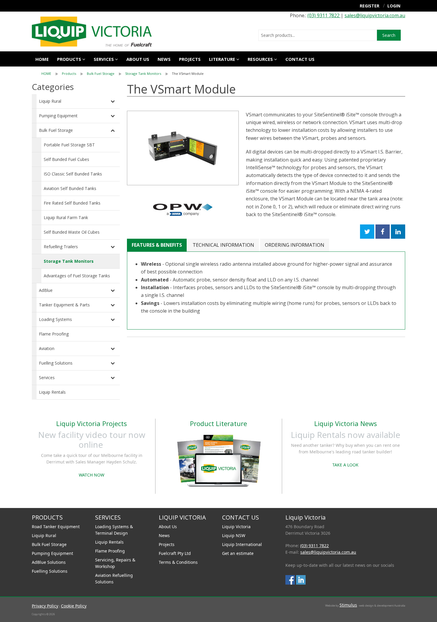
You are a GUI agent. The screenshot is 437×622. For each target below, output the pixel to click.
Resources (260, 59)
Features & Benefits (157, 245)
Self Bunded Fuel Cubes (66, 159)
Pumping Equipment (58, 115)
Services (47, 377)
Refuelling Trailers (61, 246)
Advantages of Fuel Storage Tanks (77, 275)
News (164, 59)
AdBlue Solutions (49, 562)
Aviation (46, 348)
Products (69, 59)
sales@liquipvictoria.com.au (375, 15)
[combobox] (318, 35)
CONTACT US (300, 59)
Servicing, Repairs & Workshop (115, 563)
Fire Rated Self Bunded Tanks (72, 203)
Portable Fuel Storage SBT (69, 145)
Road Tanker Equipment (56, 526)
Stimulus (348, 605)
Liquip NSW (233, 535)
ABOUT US (137, 59)
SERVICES (104, 59)
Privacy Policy (45, 606)
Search (388, 35)
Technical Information (223, 245)
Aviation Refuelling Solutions (114, 578)
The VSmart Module (188, 73)
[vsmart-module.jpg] (183, 148)
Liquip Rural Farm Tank (66, 217)
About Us (168, 526)
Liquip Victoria (236, 526)
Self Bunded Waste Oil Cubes (72, 232)
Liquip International (242, 544)
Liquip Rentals (52, 392)
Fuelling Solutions (56, 363)
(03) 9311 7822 (324, 15)
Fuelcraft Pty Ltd (175, 553)
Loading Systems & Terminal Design (114, 530)
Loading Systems (55, 319)
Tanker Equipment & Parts (64, 305)
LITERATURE (222, 59)
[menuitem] (51, 74)
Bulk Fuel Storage (100, 73)
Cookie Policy (74, 606)
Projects (190, 59)
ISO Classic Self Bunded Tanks (73, 174)
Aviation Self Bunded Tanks (70, 188)
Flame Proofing (54, 334)
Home (42, 59)
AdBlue (46, 290)
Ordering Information (294, 245)
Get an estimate (238, 553)
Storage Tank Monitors (143, 73)
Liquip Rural (50, 101)
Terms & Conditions (178, 562)
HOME (46, 73)
